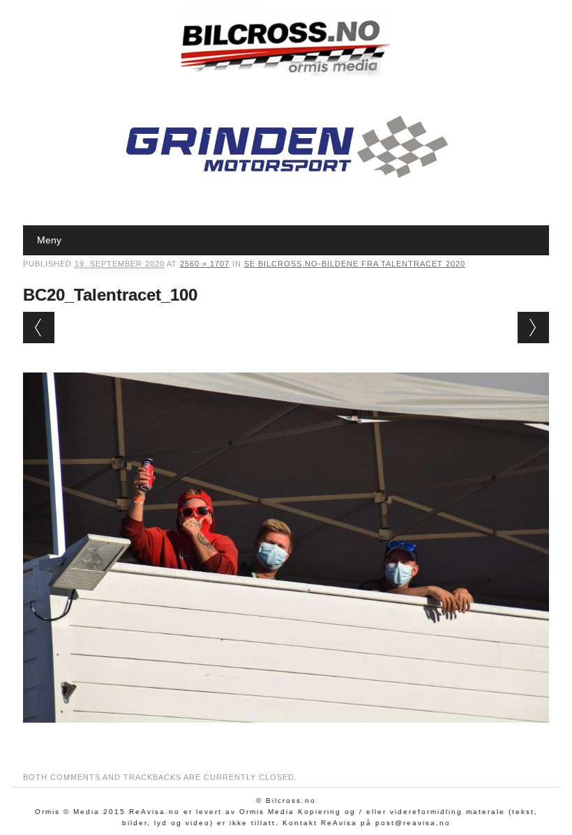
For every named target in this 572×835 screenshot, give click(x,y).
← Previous (38, 327)
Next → (533, 327)
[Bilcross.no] (286, 73)
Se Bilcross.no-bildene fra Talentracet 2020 (354, 263)
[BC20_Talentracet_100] (286, 736)
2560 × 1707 (204, 263)
